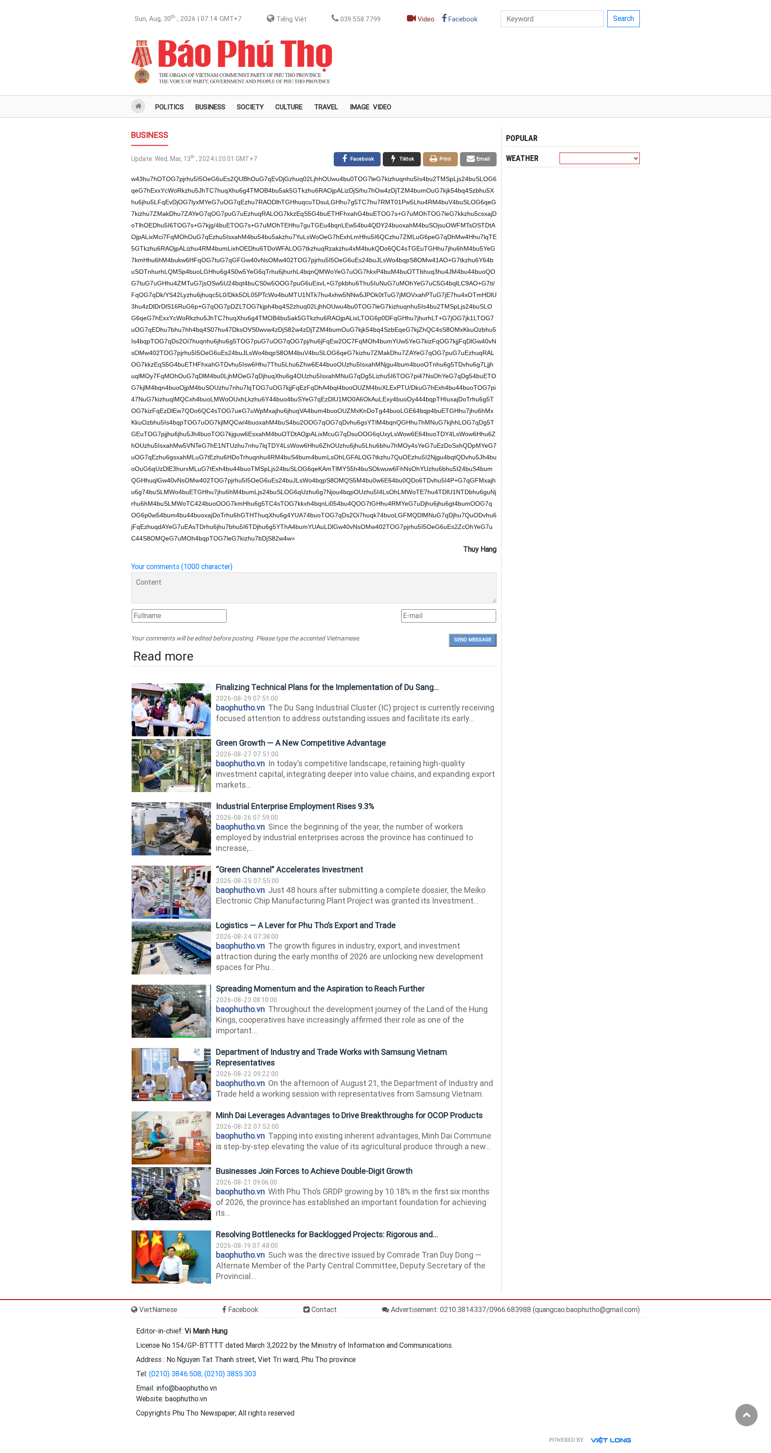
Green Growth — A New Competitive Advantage (301, 742)
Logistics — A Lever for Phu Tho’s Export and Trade (306, 925)
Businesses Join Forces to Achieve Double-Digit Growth (314, 1171)
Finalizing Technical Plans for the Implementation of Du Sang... (327, 687)
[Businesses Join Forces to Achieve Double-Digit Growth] (171, 1194)
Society (250, 107)
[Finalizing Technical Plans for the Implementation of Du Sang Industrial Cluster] (171, 710)
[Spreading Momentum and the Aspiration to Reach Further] (171, 1011)
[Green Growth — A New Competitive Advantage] (171, 765)
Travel (326, 107)
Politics (169, 107)
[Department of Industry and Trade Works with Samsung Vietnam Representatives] (171, 1074)
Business (210, 107)
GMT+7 (188, 18)
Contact (323, 1309)
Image (359, 107)
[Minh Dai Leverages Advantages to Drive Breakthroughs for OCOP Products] (171, 1138)
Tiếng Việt (290, 19)
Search (623, 18)
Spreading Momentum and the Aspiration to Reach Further (320, 988)
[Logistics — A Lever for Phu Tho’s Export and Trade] (171, 948)
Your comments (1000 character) (181, 566)
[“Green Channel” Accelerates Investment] (171, 892)
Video (425, 19)
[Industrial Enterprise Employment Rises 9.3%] (171, 829)
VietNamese (157, 1309)
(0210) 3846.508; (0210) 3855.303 (202, 1374)
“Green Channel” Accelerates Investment (289, 869)
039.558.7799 (360, 19)
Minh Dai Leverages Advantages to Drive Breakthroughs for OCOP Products (349, 1115)
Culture (289, 107)
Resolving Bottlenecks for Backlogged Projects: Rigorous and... (327, 1234)
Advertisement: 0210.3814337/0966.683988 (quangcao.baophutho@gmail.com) (514, 1309)
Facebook (462, 19)
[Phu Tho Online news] (231, 62)
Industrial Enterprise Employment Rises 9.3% (295, 806)
